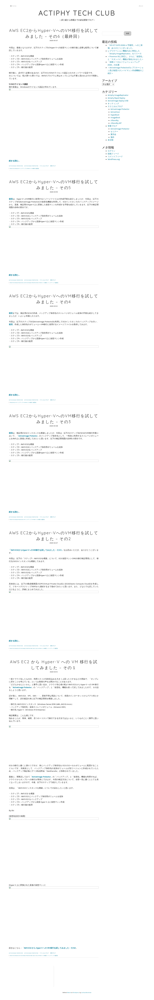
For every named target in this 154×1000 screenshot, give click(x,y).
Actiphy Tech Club (76, 13)
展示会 (113, 134)
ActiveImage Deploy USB (118, 101)
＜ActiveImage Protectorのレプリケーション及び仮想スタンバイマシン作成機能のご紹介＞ (126, 70)
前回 (11, 199)
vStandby (114, 120)
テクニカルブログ (44, 166)
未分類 (110, 140)
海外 (112, 137)
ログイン (111, 151)
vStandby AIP (116, 123)
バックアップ (51, 282)
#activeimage (14, 168)
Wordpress (76, 992)
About (141, 6)
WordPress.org (114, 159)
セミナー (114, 131)
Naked (69, 992)
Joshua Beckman (86, 992)
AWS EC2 (35, 648)
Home (14, 6)
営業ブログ (53, 166)
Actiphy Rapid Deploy (116, 98)
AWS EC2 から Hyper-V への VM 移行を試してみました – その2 (50, 948)
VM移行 (33, 168)
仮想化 (37, 168)
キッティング (113, 103)
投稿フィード (113, 154)
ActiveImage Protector (16, 166)
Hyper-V (28, 168)
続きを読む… (14, 161)
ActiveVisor (115, 112)
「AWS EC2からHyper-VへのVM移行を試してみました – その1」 (36, 550)
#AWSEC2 (21, 282)
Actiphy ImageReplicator (118, 95)
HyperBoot (115, 115)
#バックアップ (22, 168)
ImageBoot (115, 117)
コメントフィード (115, 156)
